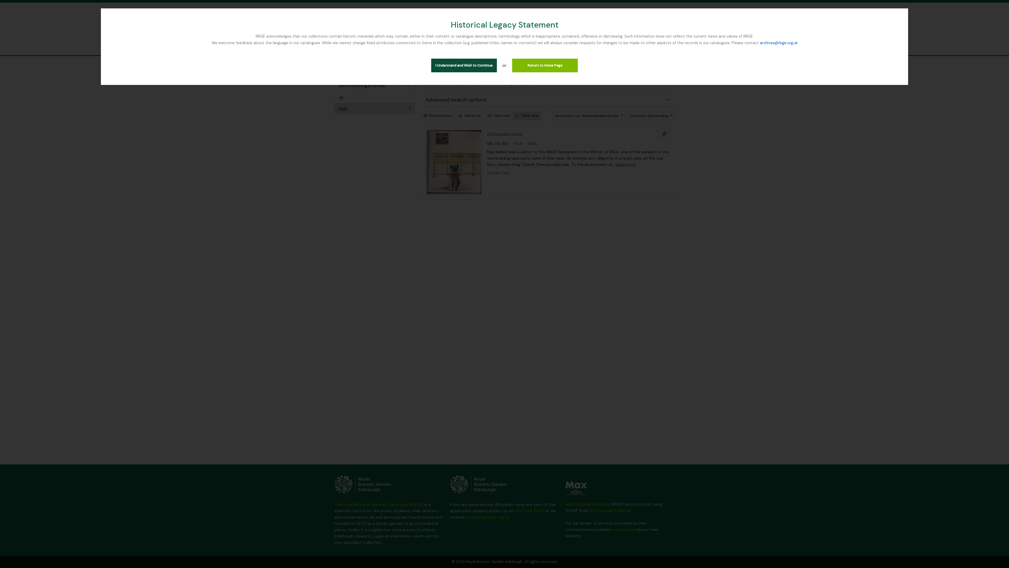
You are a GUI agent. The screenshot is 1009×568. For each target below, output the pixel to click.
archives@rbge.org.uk (779, 42)
